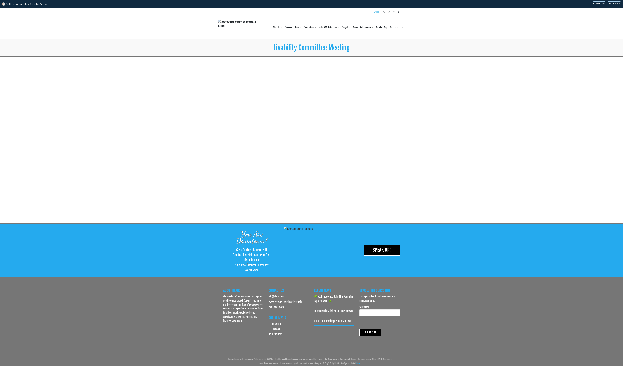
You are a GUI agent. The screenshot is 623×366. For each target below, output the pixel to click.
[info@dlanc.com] (384, 12)
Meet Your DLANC (276, 306)
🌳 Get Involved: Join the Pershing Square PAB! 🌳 (334, 299)
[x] (398, 12)
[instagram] (389, 12)
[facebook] (394, 12)
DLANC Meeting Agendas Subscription (286, 301)
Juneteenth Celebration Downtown (333, 311)
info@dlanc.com (276, 296)
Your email (364, 307)
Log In (376, 11)
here (358, 363)
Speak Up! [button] (382, 250)
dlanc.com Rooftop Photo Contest (332, 321)
